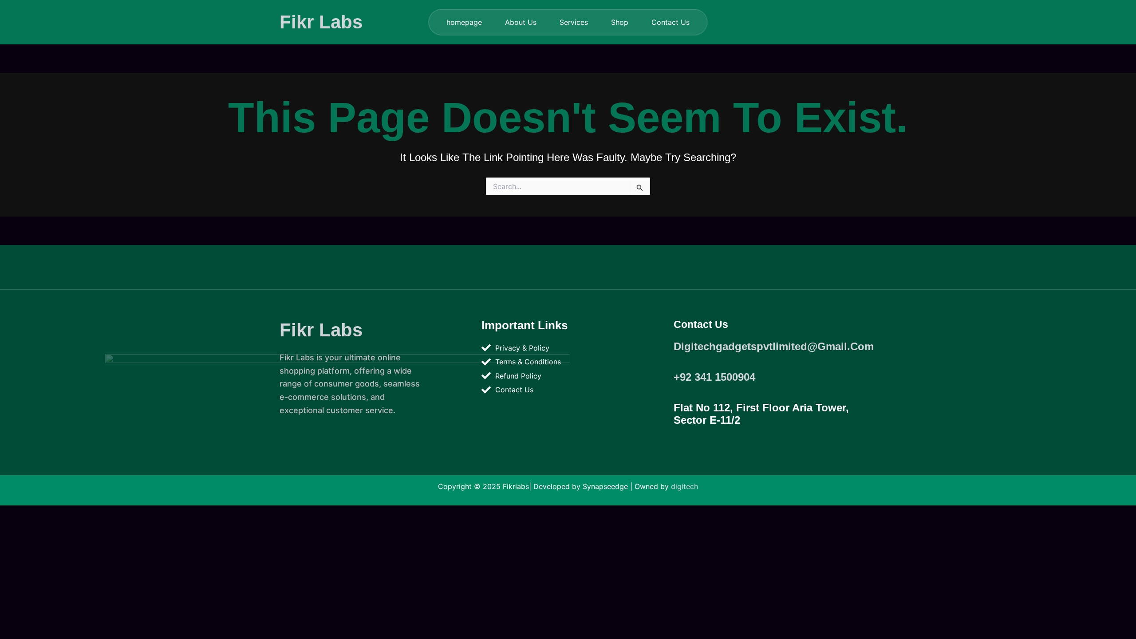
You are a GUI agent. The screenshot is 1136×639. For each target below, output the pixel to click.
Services (574, 22)
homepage (464, 22)
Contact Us (670, 22)
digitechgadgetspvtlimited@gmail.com (774, 346)
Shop (619, 22)
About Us (520, 22)
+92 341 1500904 (714, 377)
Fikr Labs (321, 22)
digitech (684, 486)
